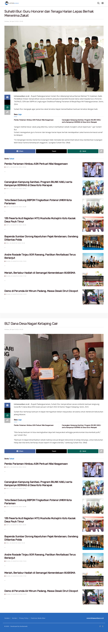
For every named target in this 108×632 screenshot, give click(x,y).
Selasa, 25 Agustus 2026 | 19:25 (15, 261)
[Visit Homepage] (12, 3)
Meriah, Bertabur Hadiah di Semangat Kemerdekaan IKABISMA (39, 272)
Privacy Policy (23, 618)
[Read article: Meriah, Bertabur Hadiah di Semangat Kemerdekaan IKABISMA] (93, 278)
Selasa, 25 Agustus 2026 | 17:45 (15, 276)
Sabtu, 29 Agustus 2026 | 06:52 (15, 167)
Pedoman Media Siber (38, 618)
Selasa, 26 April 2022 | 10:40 (13, 21)
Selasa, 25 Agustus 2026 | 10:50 (16, 294)
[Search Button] (98, 3)
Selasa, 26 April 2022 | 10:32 (13, 329)
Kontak (14, 618)
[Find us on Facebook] (100, 626)
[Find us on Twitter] (103, 626)
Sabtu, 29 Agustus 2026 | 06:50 (15, 188)
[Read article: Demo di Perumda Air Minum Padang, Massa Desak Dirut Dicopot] (93, 296)
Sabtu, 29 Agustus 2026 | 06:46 (15, 225)
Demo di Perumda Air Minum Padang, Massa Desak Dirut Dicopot (41, 290)
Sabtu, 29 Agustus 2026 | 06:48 (15, 206)
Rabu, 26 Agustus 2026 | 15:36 (15, 243)
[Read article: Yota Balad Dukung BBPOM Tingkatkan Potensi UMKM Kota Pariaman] (93, 206)
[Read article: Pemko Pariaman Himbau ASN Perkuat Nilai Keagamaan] (93, 169)
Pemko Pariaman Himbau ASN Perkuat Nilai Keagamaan (34, 120)
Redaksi (7, 618)
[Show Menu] (103, 3)
